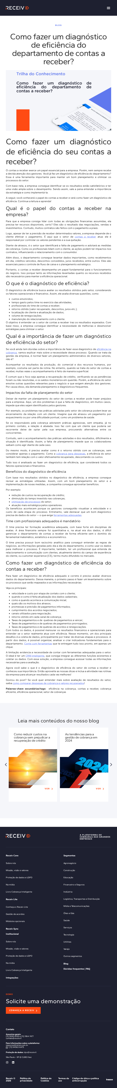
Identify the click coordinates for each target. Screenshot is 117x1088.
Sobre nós (11, 863)
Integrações (12, 977)
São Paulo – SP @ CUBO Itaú (19, 1057)
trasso (109, 1079)
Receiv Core (12, 855)
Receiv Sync (12, 928)
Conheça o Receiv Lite (17, 907)
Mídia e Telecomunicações (76, 906)
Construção (69, 870)
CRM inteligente (35, 655)
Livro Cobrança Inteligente (19, 891)
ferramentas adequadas (67, 515)
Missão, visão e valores (17, 870)
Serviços (67, 927)
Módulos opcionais (15, 921)
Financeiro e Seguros (73, 884)
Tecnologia (68, 934)
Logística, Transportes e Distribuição (81, 899)
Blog (65, 963)
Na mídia (10, 884)
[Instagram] (7, 1062)
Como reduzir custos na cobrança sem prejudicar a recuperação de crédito (32, 737)
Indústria (67, 891)
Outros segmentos (72, 956)
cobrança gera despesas (70, 453)
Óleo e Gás (68, 913)
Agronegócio (69, 863)
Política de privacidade (26, 1079)
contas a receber (85, 236)
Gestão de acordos (15, 914)
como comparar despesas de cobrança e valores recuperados (48, 683)
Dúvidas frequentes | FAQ (76, 968)
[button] (108, 8)
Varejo (66, 949)
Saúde (66, 920)
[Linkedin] (13, 1062)
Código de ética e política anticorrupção (85, 1079)
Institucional (12, 934)
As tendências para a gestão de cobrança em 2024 (81, 737)
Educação (68, 877)
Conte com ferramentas (38, 643)
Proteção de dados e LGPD (19, 877)
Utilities (67, 942)
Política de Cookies (46, 1079)
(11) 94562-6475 (16, 1047)
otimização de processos (26, 501)
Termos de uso (63, 1079)
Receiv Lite (11, 899)
